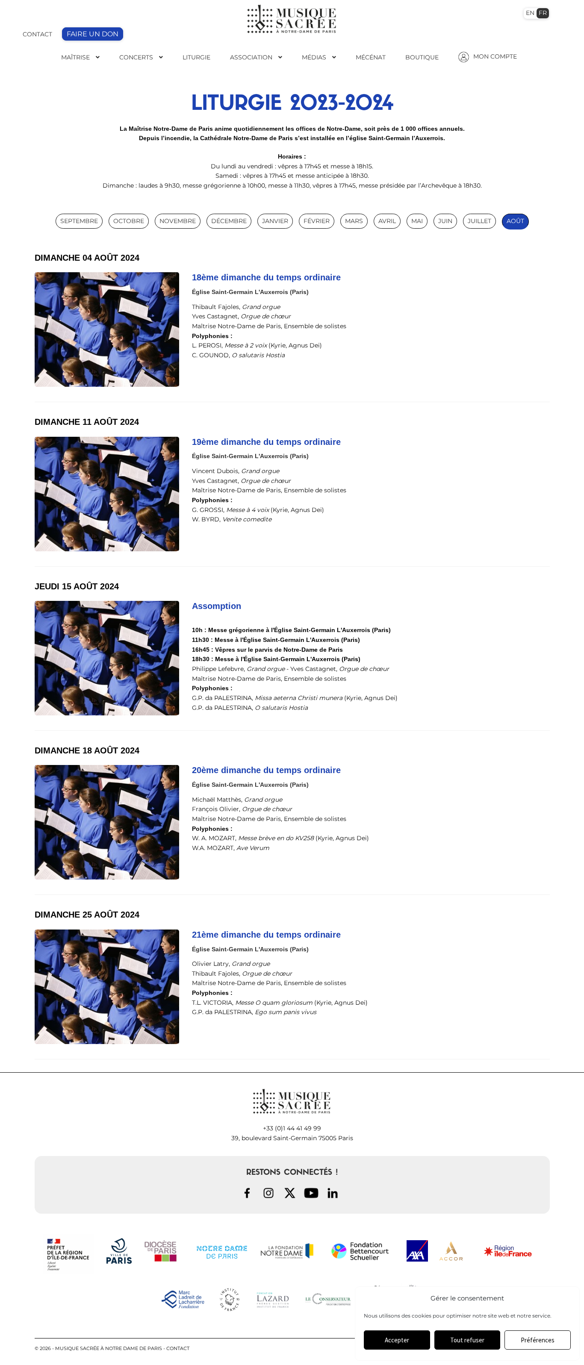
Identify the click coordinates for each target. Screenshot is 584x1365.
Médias (314, 57)
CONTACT (37, 34)
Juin (445, 221)
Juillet (479, 221)
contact (177, 1348)
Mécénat (371, 57)
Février (317, 221)
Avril (387, 221)
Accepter (397, 1340)
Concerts (136, 57)
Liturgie (196, 57)
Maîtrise (75, 57)
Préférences (538, 1340)
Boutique (422, 57)
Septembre (79, 221)
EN (530, 13)
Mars (354, 221)
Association (251, 57)
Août (515, 221)
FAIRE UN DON (92, 34)
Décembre (229, 221)
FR (543, 13)
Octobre (128, 221)
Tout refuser (467, 1340)
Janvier (275, 221)
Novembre (177, 221)
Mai (417, 221)
